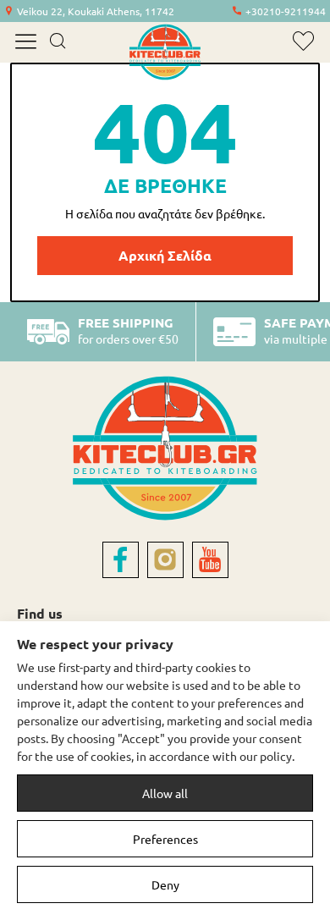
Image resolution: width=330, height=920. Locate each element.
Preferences (165, 838)
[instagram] (165, 560)
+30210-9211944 (285, 11)
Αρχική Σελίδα (165, 255)
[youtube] (210, 560)
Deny (165, 884)
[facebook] (120, 560)
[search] (57, 42)
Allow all (165, 793)
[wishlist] (303, 41)
